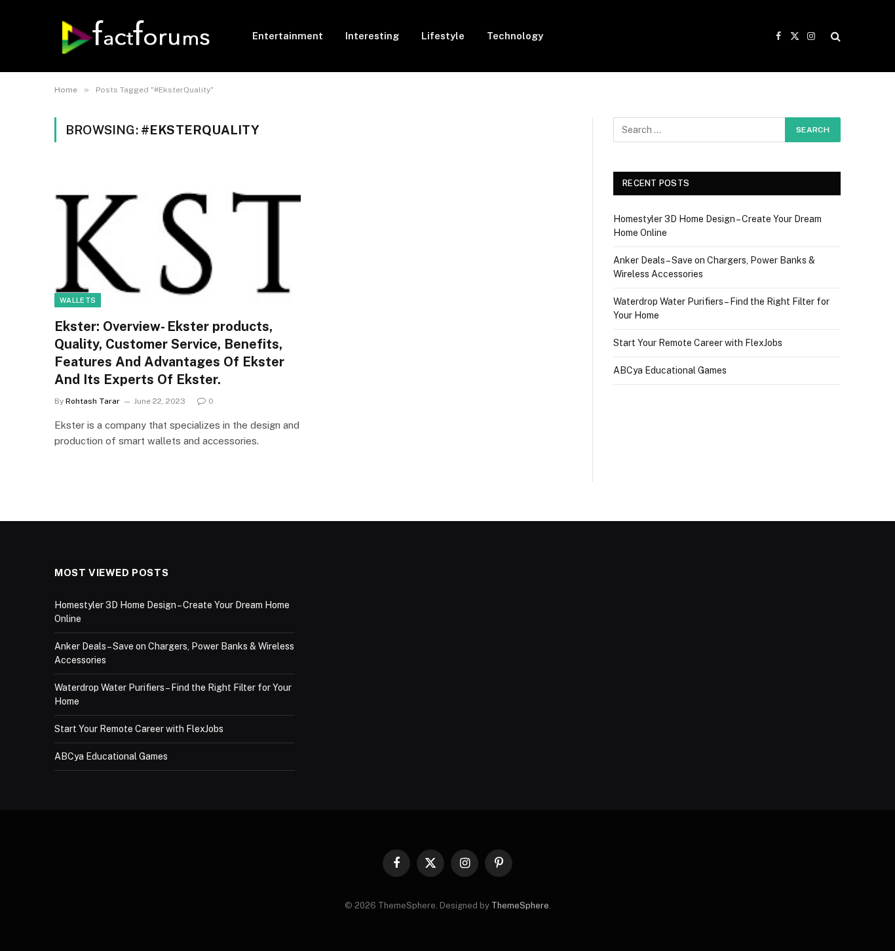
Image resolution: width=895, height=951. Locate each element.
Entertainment (287, 35)
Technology (515, 35)
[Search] (834, 36)
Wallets (78, 300)
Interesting (372, 35)
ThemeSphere (520, 905)
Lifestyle (443, 35)
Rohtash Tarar (93, 401)
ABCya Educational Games (670, 370)
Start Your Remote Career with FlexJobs (697, 343)
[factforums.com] (136, 36)
